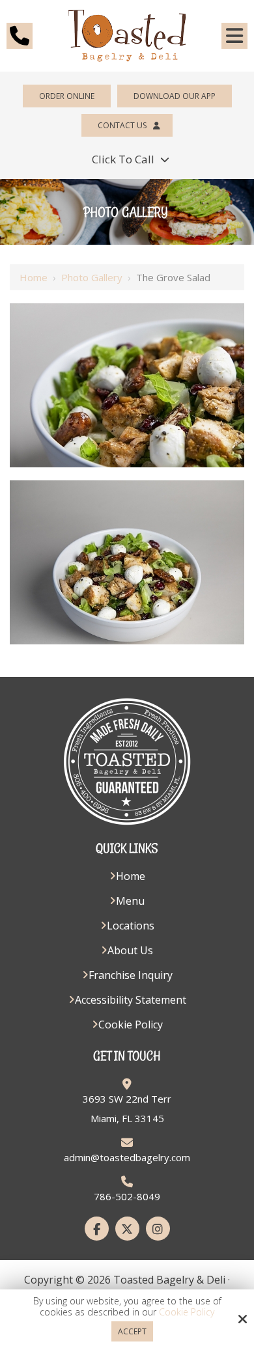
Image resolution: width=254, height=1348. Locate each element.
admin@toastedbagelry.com (127, 1157)
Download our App (175, 96)
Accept (132, 1331)
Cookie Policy (186, 1312)
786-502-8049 (127, 1196)
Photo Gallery (91, 277)
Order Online (66, 96)
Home (34, 277)
